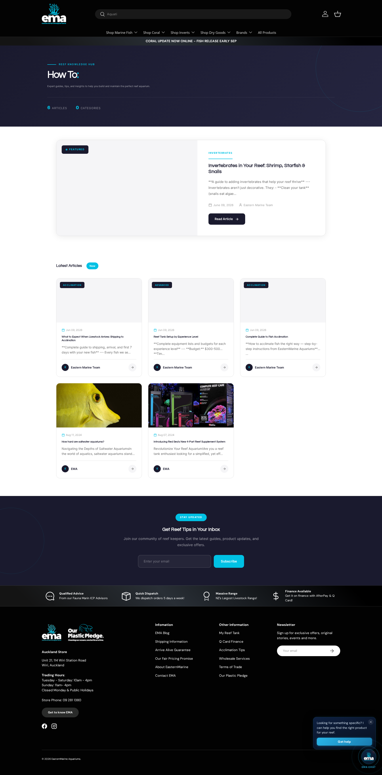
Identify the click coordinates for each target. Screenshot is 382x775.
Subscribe (229, 561)
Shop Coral (151, 32)
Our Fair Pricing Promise (174, 658)
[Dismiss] (370, 722)
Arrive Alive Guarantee (173, 650)
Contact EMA (165, 675)
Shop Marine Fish (119, 32)
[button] (337, 14)
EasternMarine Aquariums (66, 758)
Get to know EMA (60, 712)
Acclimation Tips (232, 650)
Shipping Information (171, 641)
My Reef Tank (229, 633)
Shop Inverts (180, 32)
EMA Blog (162, 633)
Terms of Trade (230, 667)
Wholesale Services (234, 658)
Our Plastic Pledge (233, 675)
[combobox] (193, 14)
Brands (241, 32)
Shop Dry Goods (213, 32)
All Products (267, 32)
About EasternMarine (171, 667)
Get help (344, 742)
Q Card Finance (231, 641)
